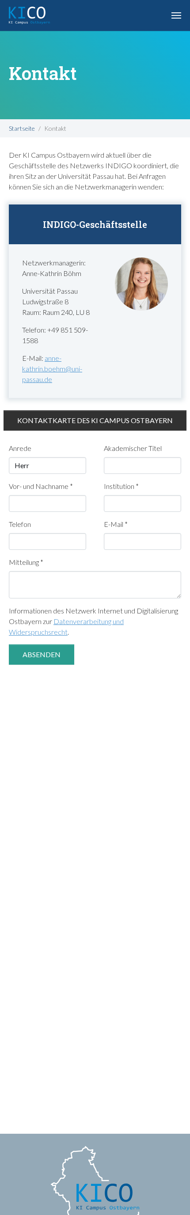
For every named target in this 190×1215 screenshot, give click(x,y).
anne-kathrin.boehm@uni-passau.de (52, 368)
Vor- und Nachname (41, 486)
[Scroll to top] (170, 1195)
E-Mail (116, 524)
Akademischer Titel (133, 448)
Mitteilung (26, 562)
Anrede (20, 448)
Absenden (42, 654)
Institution (121, 486)
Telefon (20, 524)
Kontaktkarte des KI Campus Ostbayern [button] (95, 420)
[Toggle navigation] (176, 15)
